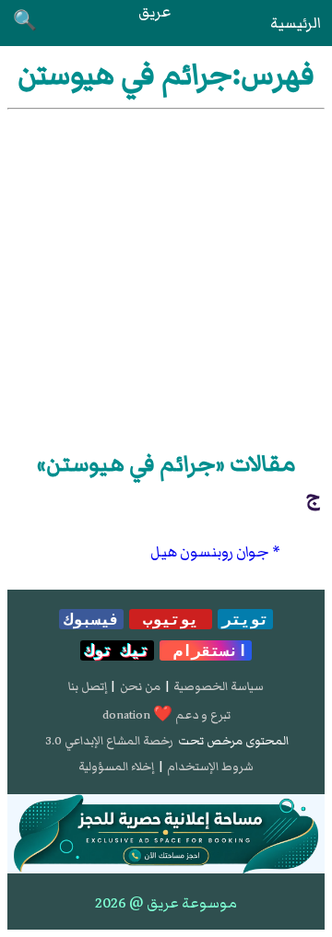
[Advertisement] (166, 276)
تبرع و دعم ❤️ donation (166, 715)
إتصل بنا (87, 686)
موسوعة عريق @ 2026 (166, 903)
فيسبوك (91, 619)
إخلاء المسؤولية (116, 766)
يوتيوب (171, 619)
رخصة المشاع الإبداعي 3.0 (109, 741)
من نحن (140, 686)
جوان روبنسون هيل (209, 552)
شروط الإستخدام (210, 766)
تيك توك (117, 650)
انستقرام (205, 650)
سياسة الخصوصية (218, 686)
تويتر (245, 619)
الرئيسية (295, 23)
